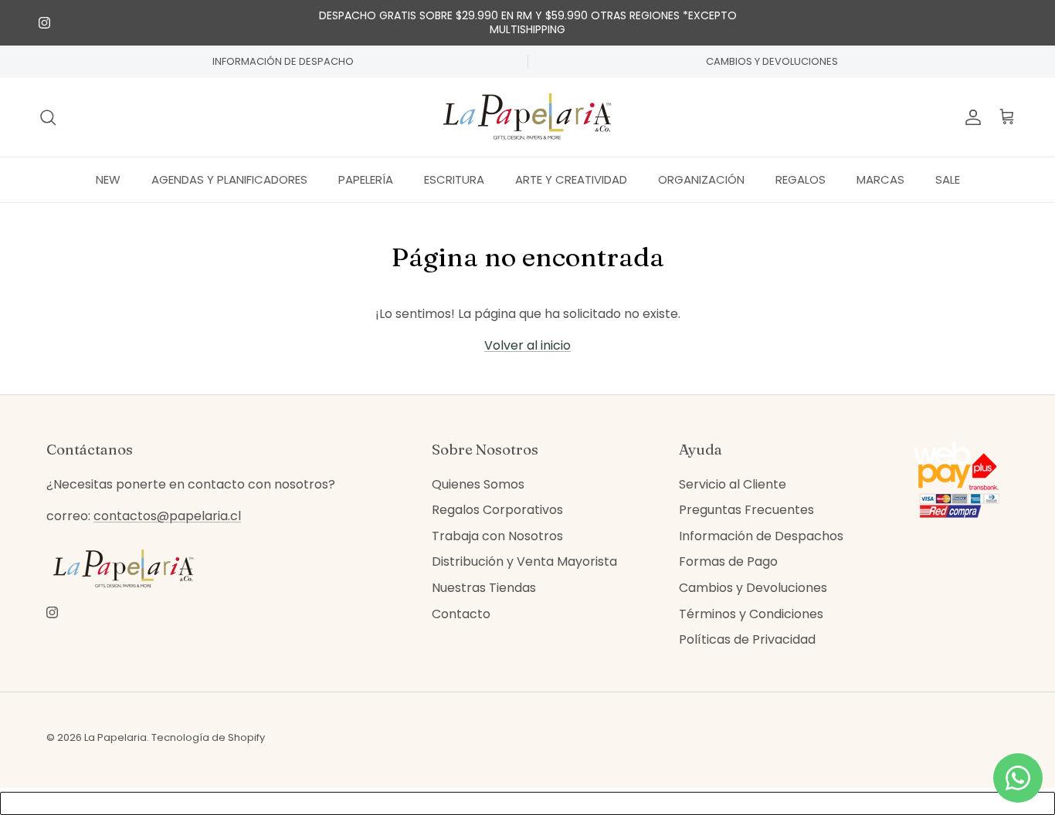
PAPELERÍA (365, 179)
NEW (108, 179)
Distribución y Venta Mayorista (524, 561)
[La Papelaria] (527, 117)
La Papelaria (115, 737)
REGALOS (800, 179)
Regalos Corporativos (497, 510)
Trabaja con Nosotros (497, 536)
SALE (947, 179)
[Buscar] (48, 117)
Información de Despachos (761, 536)
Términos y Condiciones (751, 614)
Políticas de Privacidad (747, 639)
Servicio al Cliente (732, 484)
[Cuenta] (970, 117)
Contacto (461, 614)
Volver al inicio (527, 345)
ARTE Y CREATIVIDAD (571, 179)
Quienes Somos (478, 484)
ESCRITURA (454, 179)
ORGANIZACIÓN (701, 179)
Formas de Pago (728, 561)
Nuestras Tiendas (484, 588)
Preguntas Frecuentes (746, 510)
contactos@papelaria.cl (167, 516)
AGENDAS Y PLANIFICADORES (229, 179)
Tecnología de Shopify (208, 737)
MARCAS (880, 179)
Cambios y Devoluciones (753, 588)
